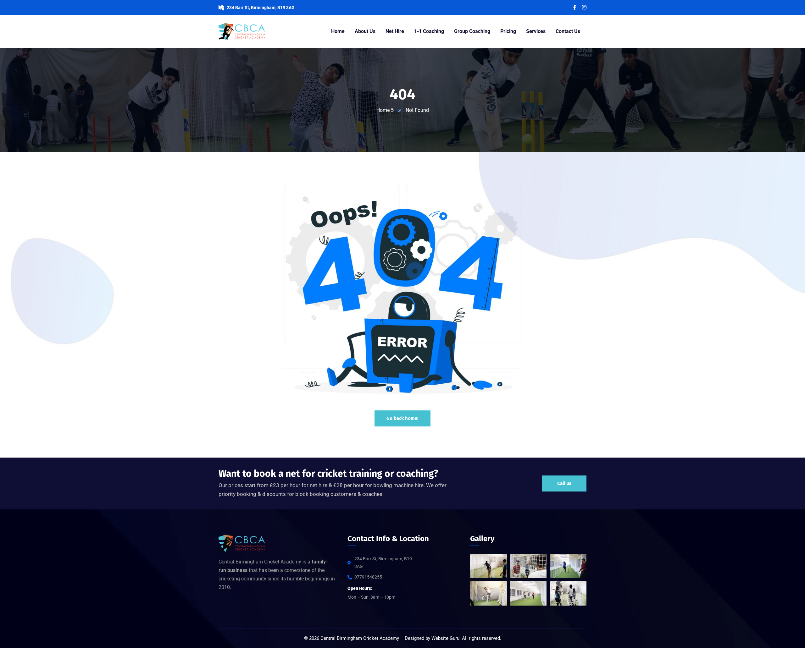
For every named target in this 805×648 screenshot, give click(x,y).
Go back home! (402, 418)
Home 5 (385, 110)
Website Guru (445, 638)
